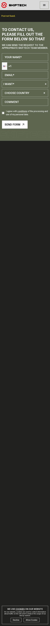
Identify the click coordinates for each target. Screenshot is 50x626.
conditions (22, 111)
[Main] (13, 5)
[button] (4, 66)
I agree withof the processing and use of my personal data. (27, 113)
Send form (12, 124)
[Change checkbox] (3, 113)
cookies (20, 609)
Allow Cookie (31, 620)
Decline (16, 620)
